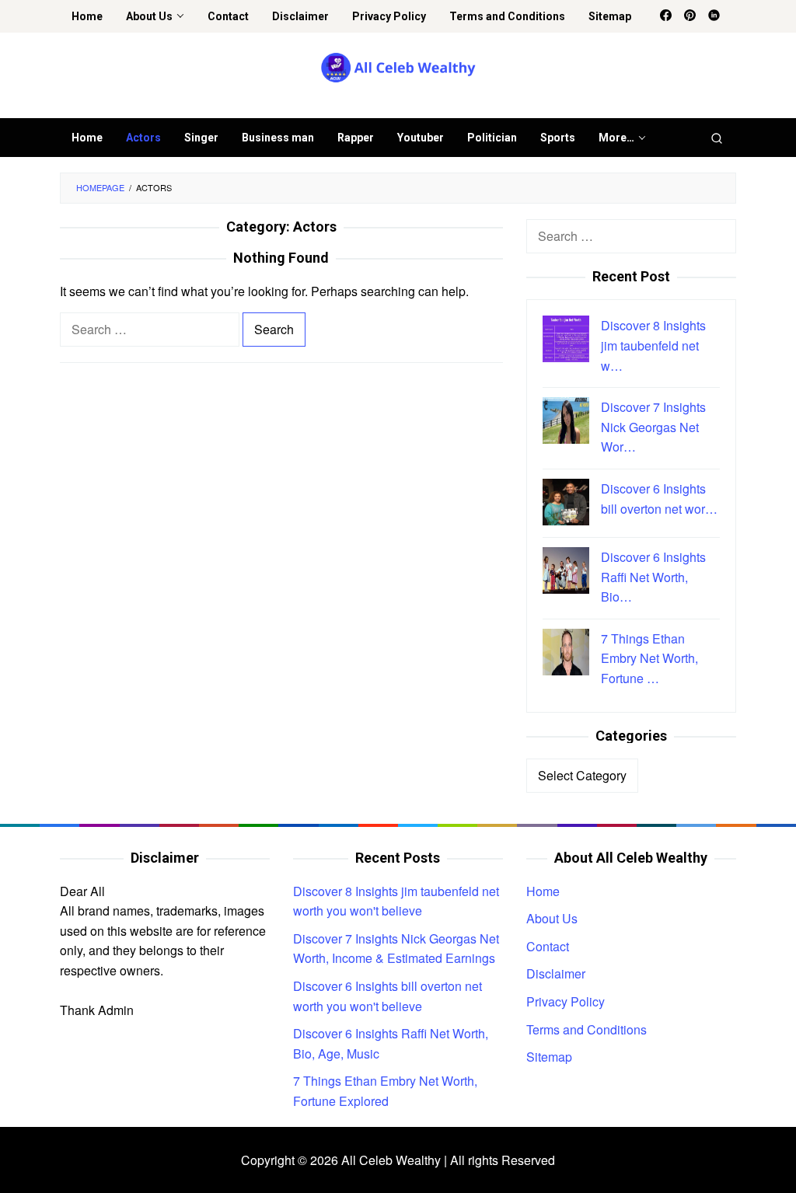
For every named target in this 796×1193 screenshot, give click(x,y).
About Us (552, 918)
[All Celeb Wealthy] (398, 66)
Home (543, 891)
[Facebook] (666, 16)
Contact (547, 946)
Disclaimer (555, 973)
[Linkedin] (714, 16)
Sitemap (549, 1057)
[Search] (716, 137)
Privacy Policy (565, 1001)
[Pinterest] (690, 16)
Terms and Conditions (586, 1029)
